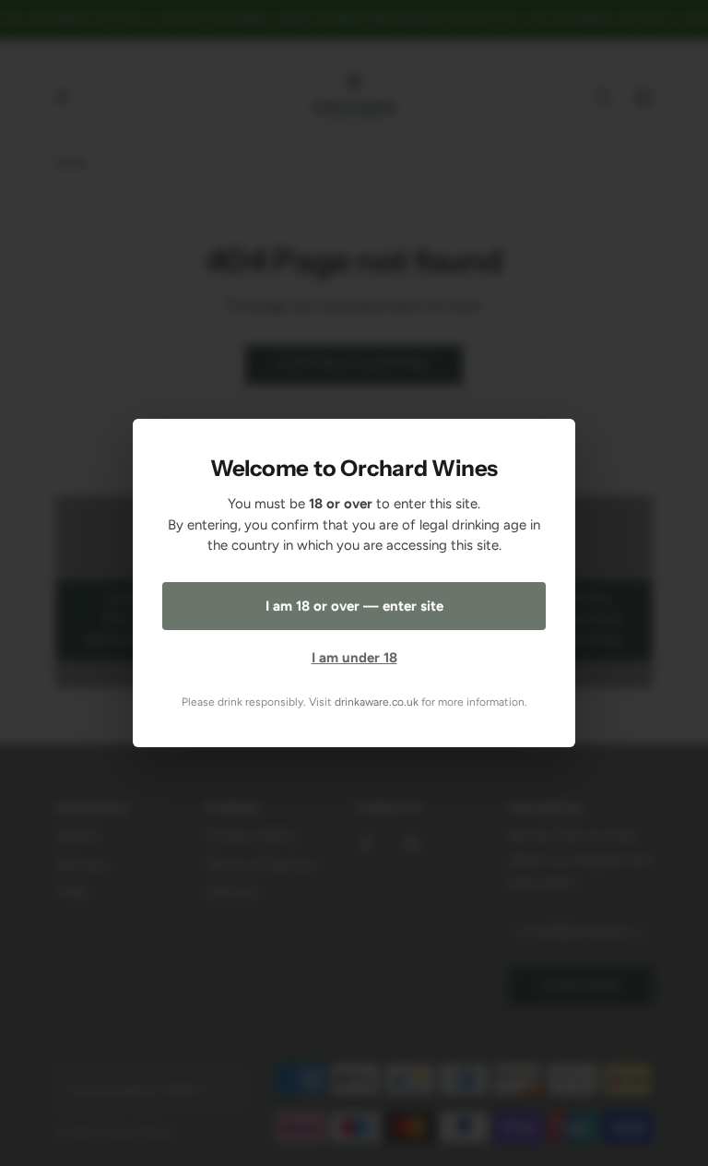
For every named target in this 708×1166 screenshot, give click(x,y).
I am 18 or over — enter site (354, 606)
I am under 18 (354, 657)
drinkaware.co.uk (377, 702)
